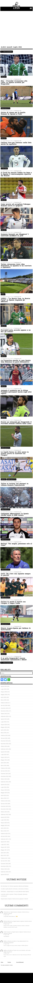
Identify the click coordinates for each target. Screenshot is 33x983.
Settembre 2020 (4, 871)
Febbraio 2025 (4, 735)
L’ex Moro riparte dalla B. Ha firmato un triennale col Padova (14, 888)
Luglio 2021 (3, 844)
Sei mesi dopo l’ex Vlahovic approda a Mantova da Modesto (14, 886)
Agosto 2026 (4, 686)
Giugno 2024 (4, 757)
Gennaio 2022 (4, 836)
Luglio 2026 (3, 689)
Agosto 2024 (4, 751)
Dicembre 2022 (4, 806)
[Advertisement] (16, 27)
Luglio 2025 (3, 721)
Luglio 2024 (3, 754)
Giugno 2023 (4, 790)
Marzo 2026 (3, 700)
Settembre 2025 (4, 716)
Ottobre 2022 (4, 811)
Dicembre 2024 (4, 741)
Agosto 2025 (4, 719)
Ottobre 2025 (4, 713)
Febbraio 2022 (4, 833)
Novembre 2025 (4, 711)
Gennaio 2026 (4, 705)
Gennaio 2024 (4, 771)
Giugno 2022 (4, 822)
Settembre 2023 (4, 781)
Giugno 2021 (4, 847)
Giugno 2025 (4, 724)
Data (2, 962)
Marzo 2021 (3, 855)
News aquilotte (5, 108)
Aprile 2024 (3, 762)
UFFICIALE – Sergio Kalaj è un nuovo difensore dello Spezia (15, 891)
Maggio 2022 (4, 825)
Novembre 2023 (4, 776)
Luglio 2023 (3, 787)
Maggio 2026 (4, 694)
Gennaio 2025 (4, 738)
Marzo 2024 (3, 765)
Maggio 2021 (4, 850)
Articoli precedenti (7, 51)
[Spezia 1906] (16, 9)
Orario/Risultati (20, 962)
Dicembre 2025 (4, 708)
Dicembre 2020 (4, 863)
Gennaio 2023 (4, 803)
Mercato (3, 76)
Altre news (4, 168)
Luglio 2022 (3, 820)
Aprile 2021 (3, 852)
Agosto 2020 (4, 874)
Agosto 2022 (4, 817)
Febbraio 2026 (4, 702)
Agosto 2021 (4, 841)
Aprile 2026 (3, 697)
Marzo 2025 (3, 732)
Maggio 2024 (4, 760)
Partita (9, 962)
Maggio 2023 (4, 792)
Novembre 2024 (4, 743)
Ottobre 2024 (4, 746)
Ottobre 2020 (4, 869)
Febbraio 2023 (4, 800)
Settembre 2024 (4, 749)
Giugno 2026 (4, 691)
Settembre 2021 (4, 839)
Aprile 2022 (3, 828)
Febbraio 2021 (4, 858)
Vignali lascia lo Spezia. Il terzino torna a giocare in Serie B (14, 898)
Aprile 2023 (3, 795)
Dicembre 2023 (4, 773)
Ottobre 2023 (4, 779)
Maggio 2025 (4, 727)
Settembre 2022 (4, 814)
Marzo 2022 (3, 831)
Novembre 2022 (4, 809)
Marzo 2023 (3, 798)
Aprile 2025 (3, 730)
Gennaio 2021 (4, 860)
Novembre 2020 (4, 866)
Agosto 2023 (4, 784)
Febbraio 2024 (4, 768)
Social (3, 294)
